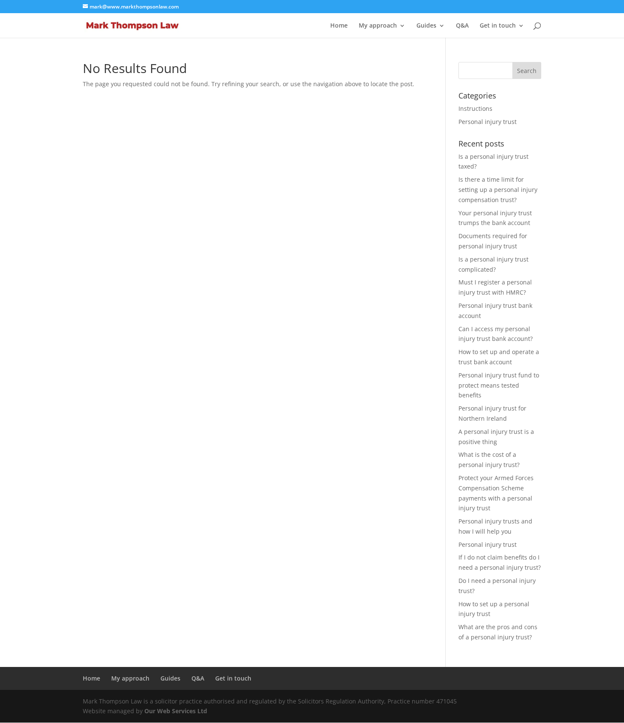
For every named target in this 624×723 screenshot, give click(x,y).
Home (339, 26)
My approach (378, 26)
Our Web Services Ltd (175, 711)
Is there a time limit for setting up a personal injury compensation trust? (497, 189)
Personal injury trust (487, 122)
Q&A (462, 26)
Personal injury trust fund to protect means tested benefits (498, 385)
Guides (426, 26)
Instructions (475, 108)
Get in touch (498, 26)
